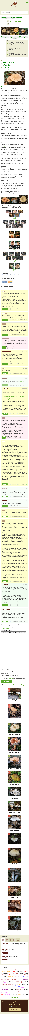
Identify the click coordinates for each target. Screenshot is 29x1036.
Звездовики (18, 991)
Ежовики (4, 991)
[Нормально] (12, 274)
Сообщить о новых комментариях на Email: (9, 675)
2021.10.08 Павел (14, 261)
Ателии (14, 971)
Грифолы (16, 987)
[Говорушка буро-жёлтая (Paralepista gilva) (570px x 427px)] (5, 200)
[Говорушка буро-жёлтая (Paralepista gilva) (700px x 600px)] (5, 31)
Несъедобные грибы (15, 21)
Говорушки (16, 685)
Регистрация (24, 9)
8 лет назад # (25, 488)
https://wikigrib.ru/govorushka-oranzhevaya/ (13, 396)
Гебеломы (19, 981)
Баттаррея (26, 971)
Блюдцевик (19, 974)
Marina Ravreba (7, 609)
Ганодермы (11, 981)
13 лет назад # (24, 313)
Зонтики (4, 993)
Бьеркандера (4, 978)
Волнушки (17, 978)
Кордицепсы (25, 994)
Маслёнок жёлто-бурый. (14, 953)
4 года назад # (24, 609)
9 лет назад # (25, 417)
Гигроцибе (15, 983)
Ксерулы (19, 996)
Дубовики (25, 989)
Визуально (4, 630)
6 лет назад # (25, 520)
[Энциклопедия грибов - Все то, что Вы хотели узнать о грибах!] (14, 4)
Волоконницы (24, 978)
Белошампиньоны (24, 973)
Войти (15, 9)
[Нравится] (13, 309)
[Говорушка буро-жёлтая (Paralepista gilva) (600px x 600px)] (23, 199)
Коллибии (8, 994)
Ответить (5, 309)
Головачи (26, 986)
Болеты (17, 976)
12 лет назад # (24, 323)
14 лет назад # (24, 291)
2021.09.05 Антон (14, 270)
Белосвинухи (14, 973)
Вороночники (15, 979)
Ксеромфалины (12, 996)
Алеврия (9, 970)
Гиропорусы (25, 984)
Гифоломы (4, 986)
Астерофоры (9, 971)
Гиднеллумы (24, 983)
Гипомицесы (12, 984)
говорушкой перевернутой (8, 146)
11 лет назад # (24, 351)
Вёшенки (25, 979)
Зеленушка (25, 991)
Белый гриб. (11, 949)
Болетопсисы (10, 976)
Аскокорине (3, 971)
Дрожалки (20, 989)
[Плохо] (8, 274)
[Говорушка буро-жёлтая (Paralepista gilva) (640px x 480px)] (23, 31)
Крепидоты (4, 996)
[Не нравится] (21, 309)
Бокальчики (25, 974)
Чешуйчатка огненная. (14, 956)
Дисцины (26, 987)
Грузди (21, 988)
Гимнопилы (4, 984)
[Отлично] (19, 274)
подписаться (10, 678)
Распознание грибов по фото (13, 1002)
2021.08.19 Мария (14, 229)
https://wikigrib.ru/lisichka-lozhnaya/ (11, 399)
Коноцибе (14, 994)
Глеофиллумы (11, 986)
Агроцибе (3, 970)
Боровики (24, 976)
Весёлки (12, 978)
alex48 (5, 584)
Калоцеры (9, 992)
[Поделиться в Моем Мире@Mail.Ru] (11, 282)
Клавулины (20, 992)
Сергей (5, 388)
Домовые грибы (13, 989)
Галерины (3, 981)
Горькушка (7, 987)
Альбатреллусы (17, 970)
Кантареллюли (15, 992)
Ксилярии (25, 996)
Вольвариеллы (5, 979)
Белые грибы (5, 974)
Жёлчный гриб (11, 991)
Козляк (2, 994)
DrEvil (5, 500)
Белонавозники (5, 973)
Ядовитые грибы (14, 23)
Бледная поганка (12, 974)
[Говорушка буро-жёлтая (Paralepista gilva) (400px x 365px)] (14, 31)
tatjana (5, 378)
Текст (10, 630)
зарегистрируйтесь (5, 628)
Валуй (8, 978)
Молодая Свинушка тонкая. (15, 959)
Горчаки (3, 987)
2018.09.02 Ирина (14, 218)
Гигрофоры (5, 983)
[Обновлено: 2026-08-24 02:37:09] (26, 936)
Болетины (3, 976)
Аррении (25, 970)
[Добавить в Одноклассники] (9, 282)
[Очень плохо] (4, 274)
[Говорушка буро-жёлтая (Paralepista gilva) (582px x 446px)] (14, 200)
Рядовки (24, 685)
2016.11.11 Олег (14, 239)
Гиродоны (19, 984)
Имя (2, 669)
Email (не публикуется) (7, 672)
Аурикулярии (19, 971)
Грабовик (12, 987)
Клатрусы (26, 992)
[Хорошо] (16, 274)
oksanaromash (7, 351)
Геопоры (26, 981)
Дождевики (4, 989)
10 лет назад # (24, 378)
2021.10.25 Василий (14, 250)
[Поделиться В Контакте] (3, 282)
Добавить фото (14, 1009)
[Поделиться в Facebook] (6, 282)
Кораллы (19, 994)
